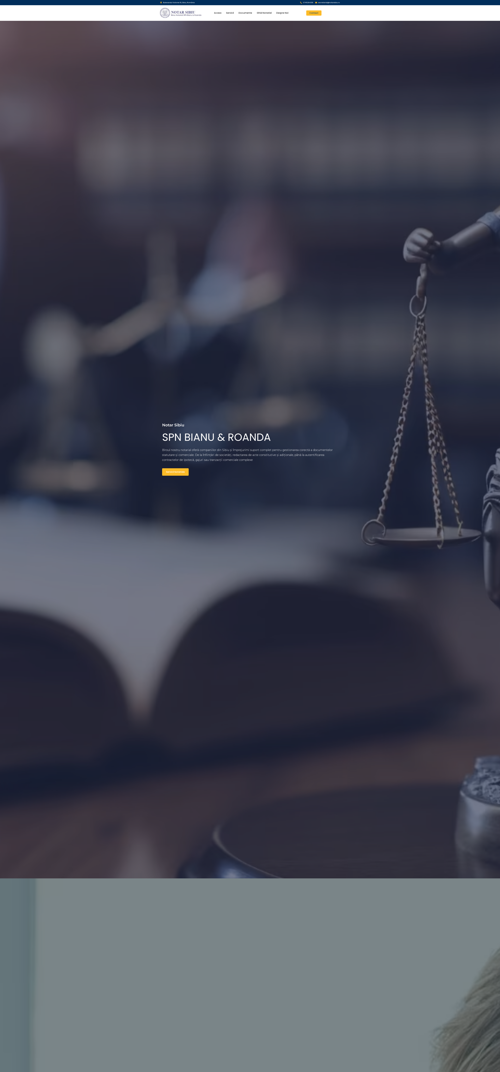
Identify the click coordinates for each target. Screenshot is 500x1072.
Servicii (230, 12)
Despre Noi (282, 12)
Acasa (217, 12)
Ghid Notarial (264, 12)
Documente (245, 12)
